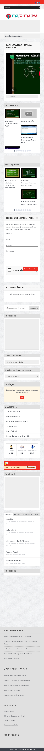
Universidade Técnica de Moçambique (16, 685)
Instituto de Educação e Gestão (14, 695)
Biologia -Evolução (27, 121)
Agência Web (25, 749)
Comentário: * (10, 251)
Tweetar (12, 97)
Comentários (27, 514)
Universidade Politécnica (12, 659)
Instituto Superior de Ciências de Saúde (17, 649)
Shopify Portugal (11, 431)
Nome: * (9, 233)
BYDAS (32, 749)
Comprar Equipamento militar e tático (18, 436)
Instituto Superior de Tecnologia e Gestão (17, 680)
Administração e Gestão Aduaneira (17, 541)
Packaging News (11, 426)
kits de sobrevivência (11, 725)
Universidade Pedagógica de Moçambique (18, 654)
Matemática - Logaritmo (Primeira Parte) (11, 123)
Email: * (8, 239)
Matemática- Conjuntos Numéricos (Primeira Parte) (28, 183)
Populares (8, 514)
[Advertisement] (22, 334)
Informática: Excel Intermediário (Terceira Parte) (28, 140)
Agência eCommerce (13, 416)
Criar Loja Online (9, 720)
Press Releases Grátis (13, 411)
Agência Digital (9, 711)
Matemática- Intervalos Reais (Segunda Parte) (29, 203)
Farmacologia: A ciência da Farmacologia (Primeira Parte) (10, 184)
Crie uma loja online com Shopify (17, 421)
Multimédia (9, 519)
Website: (9, 245)
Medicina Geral (11, 530)
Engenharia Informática (13, 560)
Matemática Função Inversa (19, 46)
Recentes (17, 514)
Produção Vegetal (12, 552)
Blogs (36, 514)
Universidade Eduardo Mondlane (15, 675)
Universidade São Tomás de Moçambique (18, 636)
